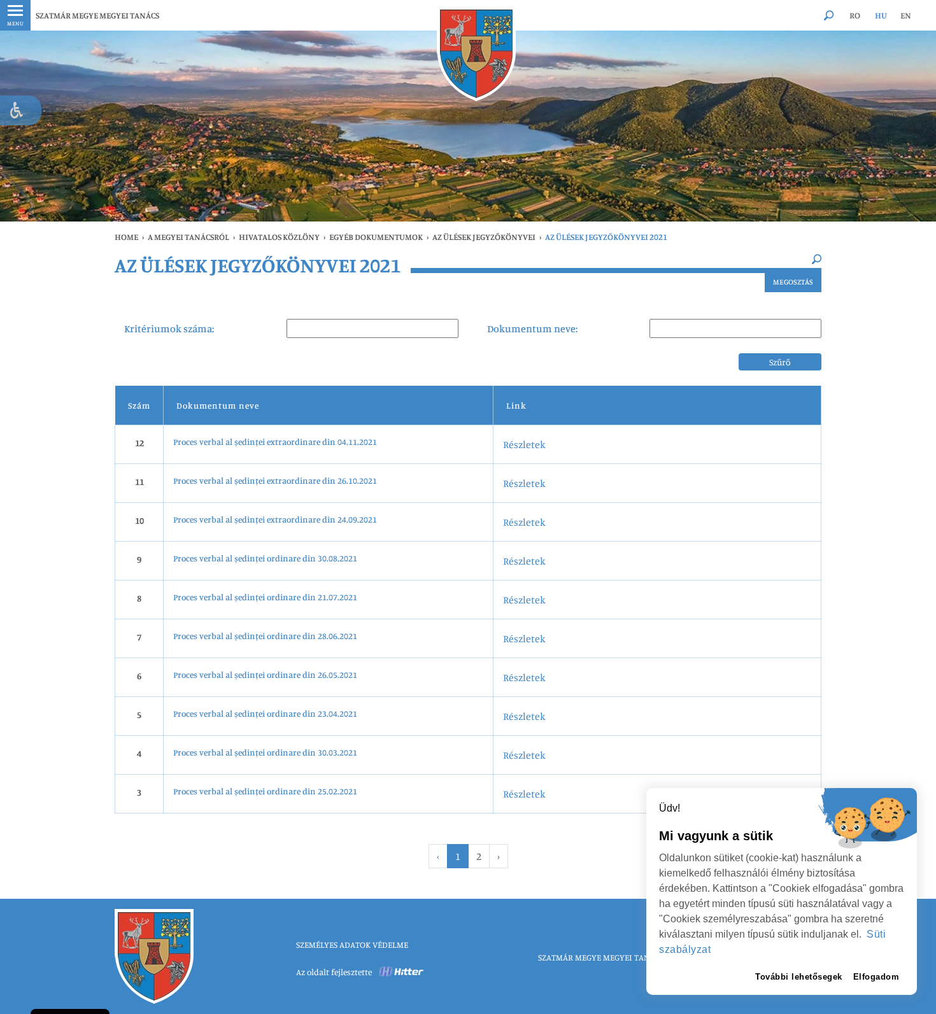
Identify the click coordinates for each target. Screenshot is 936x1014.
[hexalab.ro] (402, 972)
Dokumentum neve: (532, 328)
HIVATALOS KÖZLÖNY (279, 237)
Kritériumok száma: (169, 328)
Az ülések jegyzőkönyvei (483, 237)
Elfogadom (876, 977)
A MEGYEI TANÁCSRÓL (188, 237)
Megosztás (793, 281)
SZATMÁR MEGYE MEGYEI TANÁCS (97, 15)
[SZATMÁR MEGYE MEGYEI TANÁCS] (476, 53)
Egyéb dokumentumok (376, 237)
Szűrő (780, 361)
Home (126, 237)
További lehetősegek (798, 977)
